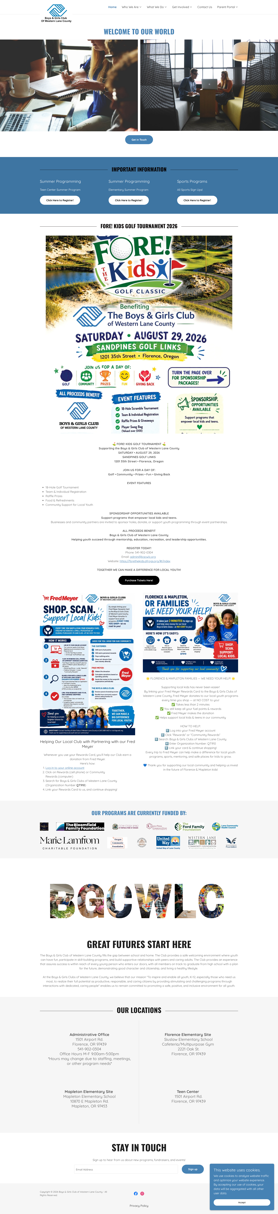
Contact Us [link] (204, 7)
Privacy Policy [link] (139, 1206)
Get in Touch (139, 139)
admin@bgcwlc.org (143, 557)
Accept (242, 1202)
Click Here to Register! (60, 200)
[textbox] (126, 1169)
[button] (132, 7)
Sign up (192, 1169)
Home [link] (112, 7)
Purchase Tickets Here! (139, 580)
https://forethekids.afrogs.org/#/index (145, 561)
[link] (64, 5)
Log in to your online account (65, 768)
